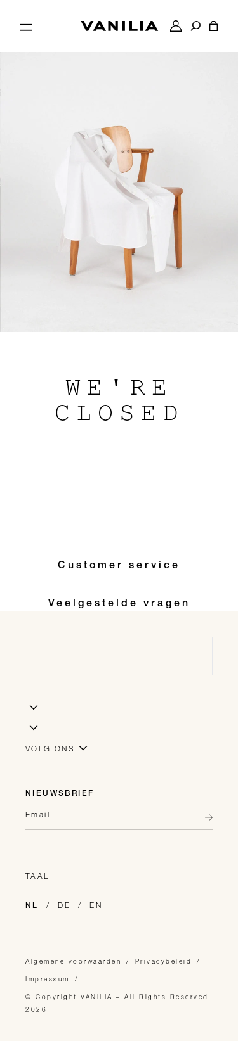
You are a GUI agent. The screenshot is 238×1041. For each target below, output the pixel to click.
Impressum (47, 979)
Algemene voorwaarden (73, 961)
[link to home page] (119, 26)
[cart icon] (213, 26)
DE (64, 905)
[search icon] (195, 26)
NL (32, 906)
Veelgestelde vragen (119, 604)
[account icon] (176, 26)
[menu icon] (26, 26)
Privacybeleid (163, 961)
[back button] (205, 817)
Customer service (119, 566)
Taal (37, 876)
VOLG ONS (50, 748)
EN (95, 905)
